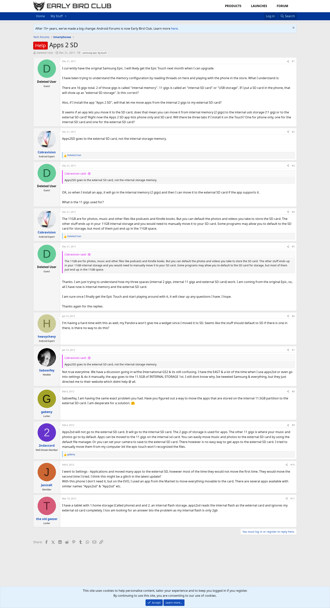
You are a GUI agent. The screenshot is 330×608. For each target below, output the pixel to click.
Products (233, 6)
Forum (282, 6)
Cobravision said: (76, 173)
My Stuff (57, 16)
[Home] (258, 13)
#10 (292, 464)
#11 (292, 498)
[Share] (288, 61)
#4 (293, 212)
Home (40, 16)
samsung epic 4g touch (94, 52)
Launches (259, 6)
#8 (293, 391)
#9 (293, 425)
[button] (66, 16)
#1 (293, 61)
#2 (293, 131)
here (174, 28)
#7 (293, 350)
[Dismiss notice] (293, 28)
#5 (293, 246)
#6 (293, 316)
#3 (293, 165)
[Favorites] (262, 13)
